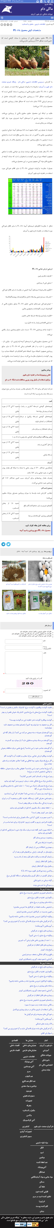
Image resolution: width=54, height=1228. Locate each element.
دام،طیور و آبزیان (46, 1046)
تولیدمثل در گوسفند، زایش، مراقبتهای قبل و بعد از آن (32, 852)
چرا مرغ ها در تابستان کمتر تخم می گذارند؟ (36, 777)
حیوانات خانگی (45, 1055)
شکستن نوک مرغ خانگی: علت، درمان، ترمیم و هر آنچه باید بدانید (28, 781)
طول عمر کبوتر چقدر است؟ (41, 813)
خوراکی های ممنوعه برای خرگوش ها (38, 1014)
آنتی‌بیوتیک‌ (42, 1167)
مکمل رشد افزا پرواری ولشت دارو (16, 614)
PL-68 (40, 552)
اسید (41, 1153)
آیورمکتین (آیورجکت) (43, 926)
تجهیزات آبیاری (26, 1132)
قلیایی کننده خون (42, 1192)
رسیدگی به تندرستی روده (42, 885)
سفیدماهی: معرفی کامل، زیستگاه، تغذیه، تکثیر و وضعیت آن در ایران (27, 799)
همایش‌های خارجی (29, 1050)
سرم (28, 1072)
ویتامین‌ (41, 1158)
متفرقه (28, 1106)
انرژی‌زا (42, 1202)
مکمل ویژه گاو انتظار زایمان (42, 866)
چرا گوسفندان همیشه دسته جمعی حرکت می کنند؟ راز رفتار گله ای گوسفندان (27, 734)
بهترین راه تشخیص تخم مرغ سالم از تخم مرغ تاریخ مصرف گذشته (40, 586)
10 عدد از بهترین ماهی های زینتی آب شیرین (35, 940)
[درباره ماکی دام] (52, 1)
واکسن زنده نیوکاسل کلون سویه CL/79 (36, 871)
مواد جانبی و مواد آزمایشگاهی (42, 1177)
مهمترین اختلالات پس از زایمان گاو (39, 847)
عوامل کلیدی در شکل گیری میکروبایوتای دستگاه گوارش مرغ (29, 876)
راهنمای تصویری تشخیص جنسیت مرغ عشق (36, 893)
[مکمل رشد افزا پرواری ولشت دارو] (14, 601)
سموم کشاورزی (26, 1137)
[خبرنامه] (37, 1)
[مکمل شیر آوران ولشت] (40, 601)
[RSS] (41, 1)
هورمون (29, 1091)
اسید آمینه (24, 551)
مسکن (41, 1182)
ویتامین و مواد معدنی (28, 1086)
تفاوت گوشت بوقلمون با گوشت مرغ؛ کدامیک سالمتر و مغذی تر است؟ (26, 708)
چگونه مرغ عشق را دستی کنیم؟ (40, 936)
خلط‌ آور (42, 1187)
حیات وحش (46, 1070)
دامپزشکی (46, 1060)
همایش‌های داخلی (29, 1046)
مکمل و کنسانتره (27, 24)
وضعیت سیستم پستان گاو (42, 838)
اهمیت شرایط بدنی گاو (43, 843)
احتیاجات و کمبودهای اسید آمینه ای (16, 584)
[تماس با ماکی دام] (48, 1)
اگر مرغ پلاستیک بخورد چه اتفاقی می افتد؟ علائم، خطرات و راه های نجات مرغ (27, 762)
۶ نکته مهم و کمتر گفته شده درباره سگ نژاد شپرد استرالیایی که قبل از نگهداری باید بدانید (26, 831)
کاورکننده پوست (42, 1206)
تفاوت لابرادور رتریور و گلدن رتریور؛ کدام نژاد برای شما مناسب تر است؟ (27, 824)
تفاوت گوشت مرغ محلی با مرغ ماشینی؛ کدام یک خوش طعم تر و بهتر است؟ (26, 714)
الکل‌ (41, 1148)
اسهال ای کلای (46, 1033)
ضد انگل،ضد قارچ (28, 1081)
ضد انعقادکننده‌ (41, 1162)
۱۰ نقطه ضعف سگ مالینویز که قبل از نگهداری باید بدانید (31, 808)
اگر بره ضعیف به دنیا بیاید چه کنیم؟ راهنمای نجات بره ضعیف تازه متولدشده (28, 726)
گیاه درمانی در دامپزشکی (43, 881)
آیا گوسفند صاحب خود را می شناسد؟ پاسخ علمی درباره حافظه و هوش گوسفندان (26, 750)
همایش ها (29, 1041)
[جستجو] (45, 1)
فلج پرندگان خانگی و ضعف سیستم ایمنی (37, 955)
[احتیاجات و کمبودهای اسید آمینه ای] (14, 572)
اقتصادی (15, 1041)
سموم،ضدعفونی (29, 1096)
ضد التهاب (29, 1076)
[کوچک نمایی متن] (8, 24)
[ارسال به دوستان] (5, 24)
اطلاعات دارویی (40, 24)
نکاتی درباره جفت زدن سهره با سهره (38, 1005)
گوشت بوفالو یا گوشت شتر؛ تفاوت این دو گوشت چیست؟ (30, 720)
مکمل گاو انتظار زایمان (43, 862)
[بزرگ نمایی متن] (11, 24)
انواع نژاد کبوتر (46, 950)
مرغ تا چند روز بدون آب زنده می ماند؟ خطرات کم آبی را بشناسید (28, 794)
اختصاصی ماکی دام (46, 1065)
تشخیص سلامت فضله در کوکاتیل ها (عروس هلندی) (32, 907)
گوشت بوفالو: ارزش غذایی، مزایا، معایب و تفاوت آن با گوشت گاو (28, 756)
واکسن (28, 1115)
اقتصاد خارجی (15, 1050)
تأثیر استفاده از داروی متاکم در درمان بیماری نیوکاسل (32, 1010)
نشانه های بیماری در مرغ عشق (41, 902)
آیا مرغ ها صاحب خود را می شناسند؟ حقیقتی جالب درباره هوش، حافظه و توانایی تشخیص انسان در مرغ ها (26, 770)
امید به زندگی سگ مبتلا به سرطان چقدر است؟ (35, 803)
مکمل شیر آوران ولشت (45, 614)
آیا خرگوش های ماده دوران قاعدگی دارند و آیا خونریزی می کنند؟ (27, 921)
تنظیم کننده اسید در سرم (42, 1197)
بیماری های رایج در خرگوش (41, 931)
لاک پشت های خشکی (44, 1024)
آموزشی (46, 1050)
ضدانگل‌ (42, 1172)
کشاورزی (25, 1127)
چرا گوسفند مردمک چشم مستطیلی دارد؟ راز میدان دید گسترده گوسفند (28, 742)
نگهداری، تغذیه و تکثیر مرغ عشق (39, 898)
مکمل (18, 551)
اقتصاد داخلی (14, 1046)
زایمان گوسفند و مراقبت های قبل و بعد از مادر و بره (33, 857)
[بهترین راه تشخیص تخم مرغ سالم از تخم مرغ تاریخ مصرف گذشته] (40, 572)
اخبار (46, 1041)
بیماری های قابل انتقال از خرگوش (39, 945)
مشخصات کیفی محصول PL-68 (27, 30)
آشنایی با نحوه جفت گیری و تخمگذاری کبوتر (35, 959)
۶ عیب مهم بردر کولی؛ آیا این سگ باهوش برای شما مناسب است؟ (27, 818)
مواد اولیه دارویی (42, 1143)
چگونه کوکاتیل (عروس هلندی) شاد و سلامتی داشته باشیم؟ (30, 917)
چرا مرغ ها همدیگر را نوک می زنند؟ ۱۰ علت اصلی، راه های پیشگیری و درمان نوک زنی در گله (26, 787)
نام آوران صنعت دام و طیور (43, 1127)
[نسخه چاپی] (2, 24)
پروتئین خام (33, 551)
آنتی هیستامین (29, 1067)
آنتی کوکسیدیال (29, 1120)
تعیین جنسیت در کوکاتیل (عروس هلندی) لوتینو (34, 912)
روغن (42, 1211)
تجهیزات (28, 1101)
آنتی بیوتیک (28, 1062)
